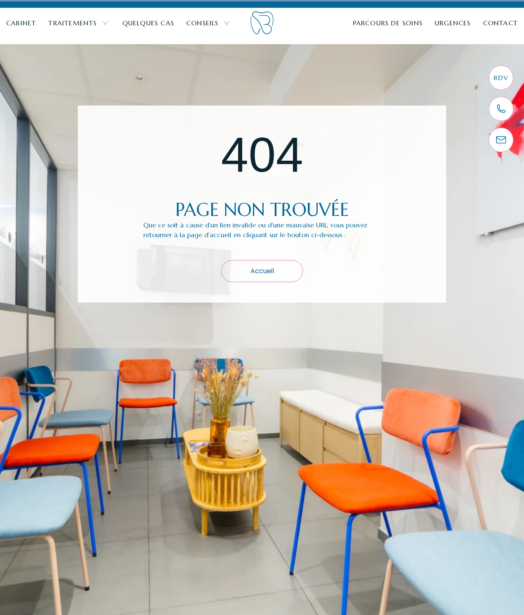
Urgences (453, 23)
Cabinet (21, 23)
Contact (500, 23)
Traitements (72, 23)
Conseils (202, 23)
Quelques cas (148, 23)
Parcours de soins (387, 23)
